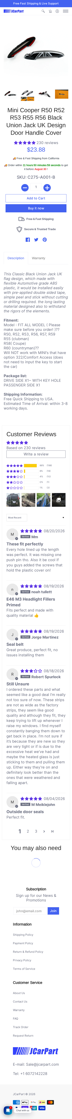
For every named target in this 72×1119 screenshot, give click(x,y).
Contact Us (20, 1001)
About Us (19, 993)
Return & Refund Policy (28, 951)
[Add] (47, 187)
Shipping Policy (23, 934)
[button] (43, 11)
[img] (31, 531)
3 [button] (36, 831)
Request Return (23, 1035)
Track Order (20, 1027)
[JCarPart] (14, 11)
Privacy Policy (22, 960)
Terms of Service (24, 969)
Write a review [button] (36, 454)
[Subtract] (25, 187)
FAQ (15, 1018)
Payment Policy (23, 943)
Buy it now (36, 208)
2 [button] (28, 831)
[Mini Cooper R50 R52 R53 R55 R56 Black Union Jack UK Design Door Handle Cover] (10, 94)
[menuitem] (43, 11)
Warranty (19, 1010)
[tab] (16, 258)
